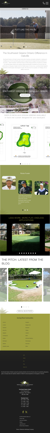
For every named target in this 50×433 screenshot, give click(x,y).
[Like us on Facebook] (23, 413)
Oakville (4, 343)
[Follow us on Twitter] (26, 413)
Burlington (5, 341)
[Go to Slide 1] (23, 46)
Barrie (27, 335)
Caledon (27, 333)
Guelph (4, 338)
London (4, 325)
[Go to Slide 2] (26, 46)
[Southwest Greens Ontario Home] (5, 3)
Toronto (4, 322)
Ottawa (27, 330)
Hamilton (4, 327)
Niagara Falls (28, 325)
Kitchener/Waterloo (29, 338)
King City (4, 330)
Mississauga (28, 341)
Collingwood (5, 335)
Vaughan (4, 333)
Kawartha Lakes (6, 346)
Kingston (27, 322)
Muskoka (27, 327)
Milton (27, 346)
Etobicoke (27, 343)
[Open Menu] (47, 3)
